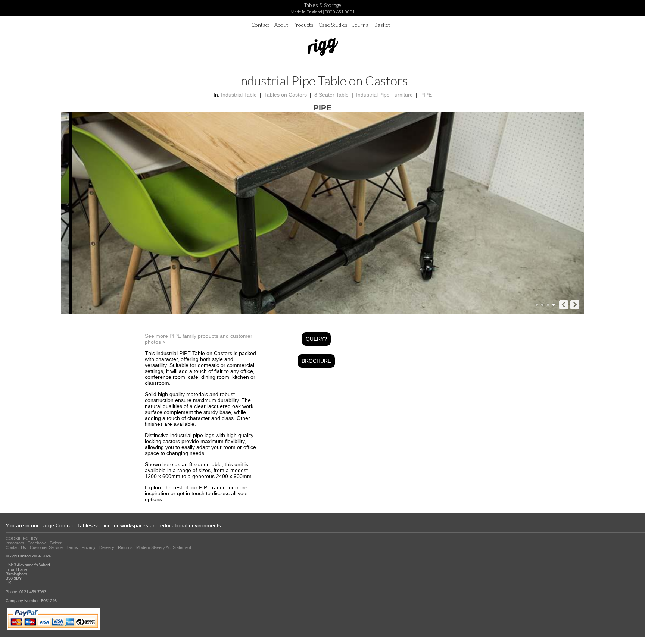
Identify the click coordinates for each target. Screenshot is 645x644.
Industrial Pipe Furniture (384, 95)
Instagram (15, 543)
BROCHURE (316, 361)
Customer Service (46, 547)
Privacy (89, 547)
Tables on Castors (285, 95)
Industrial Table (239, 95)
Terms (72, 547)
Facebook (37, 543)
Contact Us (16, 547)
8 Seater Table (331, 95)
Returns (125, 547)
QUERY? (316, 339)
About (281, 25)
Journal (361, 25)
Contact (260, 25)
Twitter (56, 543)
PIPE (426, 95)
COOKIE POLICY (22, 538)
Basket (382, 25)
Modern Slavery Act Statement (163, 547)
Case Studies (333, 25)
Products (303, 25)
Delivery (106, 547)
